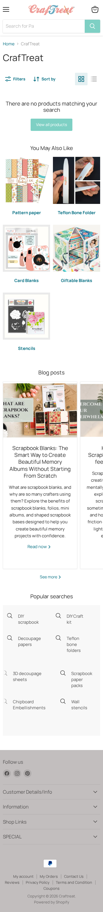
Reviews (12, 882)
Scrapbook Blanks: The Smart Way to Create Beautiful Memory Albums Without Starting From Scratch (40, 462)
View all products (51, 124)
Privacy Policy (37, 882)
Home (9, 43)
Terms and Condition (74, 882)
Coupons (51, 888)
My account (23, 876)
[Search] (92, 26)
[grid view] (81, 79)
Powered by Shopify (51, 902)
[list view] (94, 79)
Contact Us (74, 876)
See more (49, 576)
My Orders (49, 876)
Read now (37, 547)
